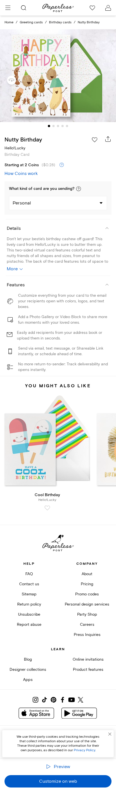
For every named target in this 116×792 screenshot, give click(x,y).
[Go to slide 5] (67, 126)
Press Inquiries (87, 634)
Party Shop (87, 614)
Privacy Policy (84, 750)
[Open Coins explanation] (61, 165)
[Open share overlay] (108, 139)
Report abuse (29, 624)
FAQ (29, 574)
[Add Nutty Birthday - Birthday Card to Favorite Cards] (94, 139)
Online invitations (88, 659)
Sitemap (29, 594)
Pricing (87, 584)
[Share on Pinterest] (53, 700)
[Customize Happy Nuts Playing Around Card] (58, 76)
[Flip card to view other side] (16, 80)
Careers (87, 624)
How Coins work (21, 173)
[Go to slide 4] (62, 126)
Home (9, 22)
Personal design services (87, 604)
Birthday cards (60, 22)
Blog (28, 659)
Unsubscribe (29, 614)
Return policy (29, 604)
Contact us (29, 584)
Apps (28, 679)
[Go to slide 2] (53, 126)
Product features (88, 669)
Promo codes (87, 594)
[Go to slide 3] (58, 126)
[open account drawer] (108, 7)
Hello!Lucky (15, 148)
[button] (78, 189)
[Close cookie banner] (109, 734)
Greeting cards (31, 22)
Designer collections (28, 669)
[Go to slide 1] (49, 126)
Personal (22, 203)
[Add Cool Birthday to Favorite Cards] (47, 508)
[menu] (8, 7)
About (87, 574)
